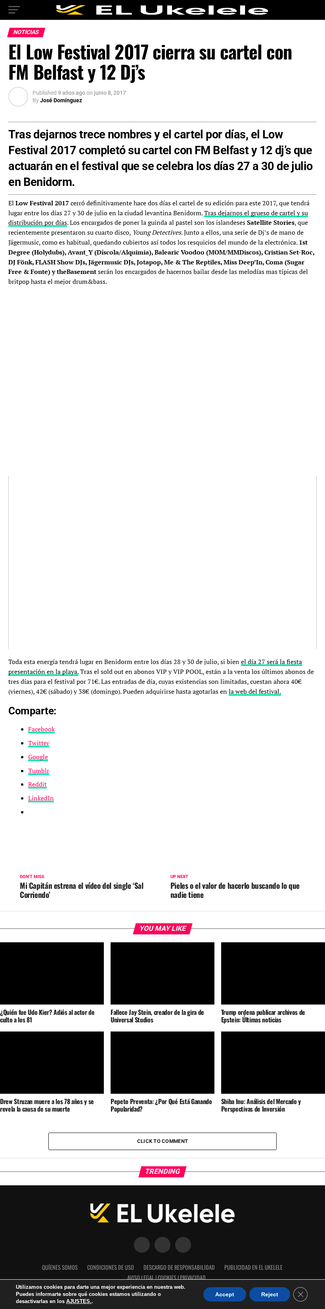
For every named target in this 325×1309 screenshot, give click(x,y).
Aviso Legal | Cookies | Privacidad (166, 1277)
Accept (224, 1294)
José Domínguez (61, 100)
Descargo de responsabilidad (179, 1267)
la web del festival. (255, 691)
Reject (269, 1294)
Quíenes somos (60, 1267)
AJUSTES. (79, 1301)
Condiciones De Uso (110, 1267)
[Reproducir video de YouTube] (162, 562)
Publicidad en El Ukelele (253, 1267)
